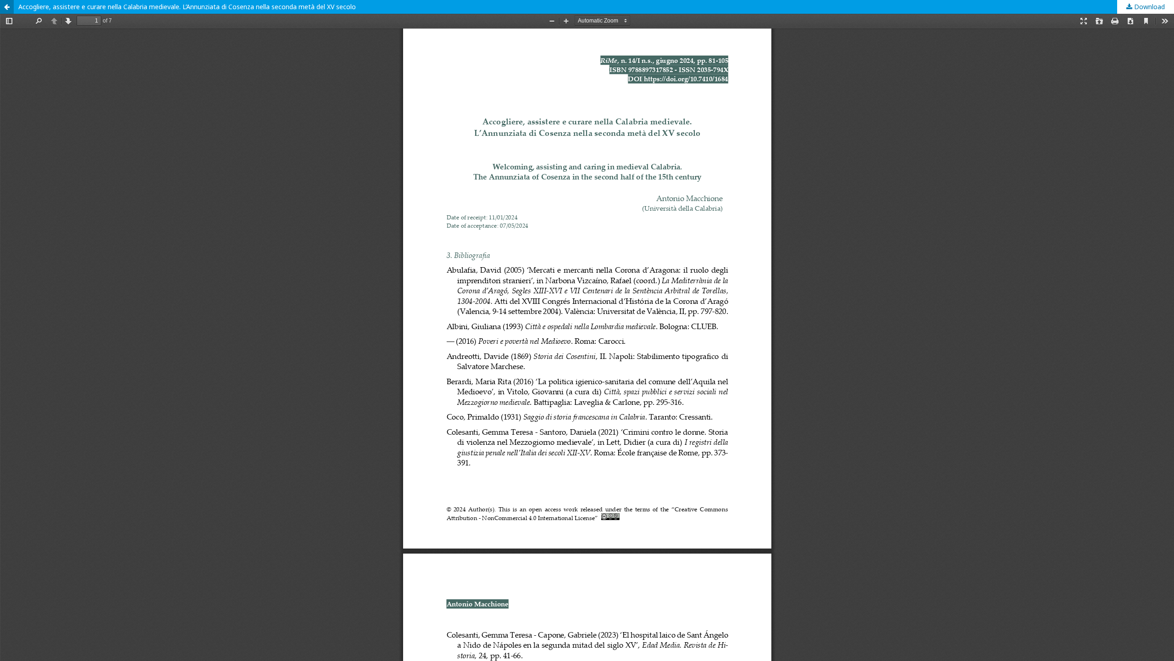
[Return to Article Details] (7, 7)
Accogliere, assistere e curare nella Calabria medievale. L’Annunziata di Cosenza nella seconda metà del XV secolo (187, 6)
